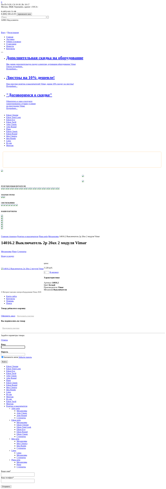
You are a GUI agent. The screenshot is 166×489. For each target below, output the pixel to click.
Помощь (10, 301)
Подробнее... (12, 69)
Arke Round (11, 127)
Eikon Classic (12, 131)
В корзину (54, 272)
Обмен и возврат (13, 42)
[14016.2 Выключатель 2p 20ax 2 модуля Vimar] (22, 269)
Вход (3, 32)
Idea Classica (11, 136)
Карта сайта (11, 296)
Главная (9, 37)
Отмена (4, 340)
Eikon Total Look (13, 117)
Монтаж (9, 145)
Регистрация (13, 32)
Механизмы (53, 236)
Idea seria (15, 439)
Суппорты (21, 251)
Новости (10, 46)
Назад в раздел (7, 256)
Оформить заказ (8, 316)
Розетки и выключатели (27, 236)
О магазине (11, 44)
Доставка (10, 39)
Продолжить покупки (25, 316)
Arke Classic (11, 124)
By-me (9, 143)
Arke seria (15, 408)
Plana (8, 129)
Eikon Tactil (11, 122)
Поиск (9, 303)
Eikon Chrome (12, 115)
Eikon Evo (10, 120)
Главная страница (9, 236)
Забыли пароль (25, 357)
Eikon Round (11, 134)
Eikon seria (16, 420)
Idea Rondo (11, 138)
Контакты (10, 49)
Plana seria (43, 236)
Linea (8, 141)
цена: (46, 263)
